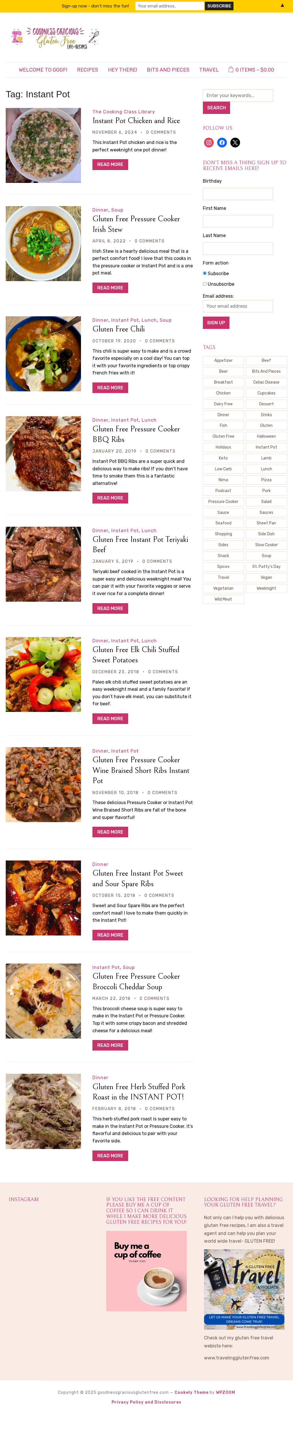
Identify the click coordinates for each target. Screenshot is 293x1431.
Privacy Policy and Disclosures (146, 1402)
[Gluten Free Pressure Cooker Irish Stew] (43, 210)
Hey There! (122, 70)
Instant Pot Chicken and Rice (136, 120)
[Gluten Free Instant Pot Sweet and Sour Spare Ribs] (43, 864)
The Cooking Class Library (123, 112)
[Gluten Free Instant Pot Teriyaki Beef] (43, 530)
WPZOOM (225, 1392)
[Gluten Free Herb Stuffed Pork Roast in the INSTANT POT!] (43, 1077)
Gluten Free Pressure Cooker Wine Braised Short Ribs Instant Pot (140, 770)
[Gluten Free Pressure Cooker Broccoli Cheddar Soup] (43, 967)
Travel (209, 70)
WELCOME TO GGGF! (43, 70)
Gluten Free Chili (118, 329)
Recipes (87, 70)
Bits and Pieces (168, 70)
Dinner (100, 210)
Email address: (218, 296)
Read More (110, 164)
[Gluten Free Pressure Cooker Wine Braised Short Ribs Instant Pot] (43, 751)
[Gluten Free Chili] (43, 320)
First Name (214, 208)
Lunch (149, 320)
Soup (117, 210)
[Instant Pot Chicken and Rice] (43, 112)
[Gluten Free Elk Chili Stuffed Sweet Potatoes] (43, 641)
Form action (216, 263)
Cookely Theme (192, 1392)
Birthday (212, 181)
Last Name (214, 235)
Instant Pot (125, 320)
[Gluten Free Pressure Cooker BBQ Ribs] (43, 420)
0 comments (161, 132)
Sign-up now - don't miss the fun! (95, 6)
